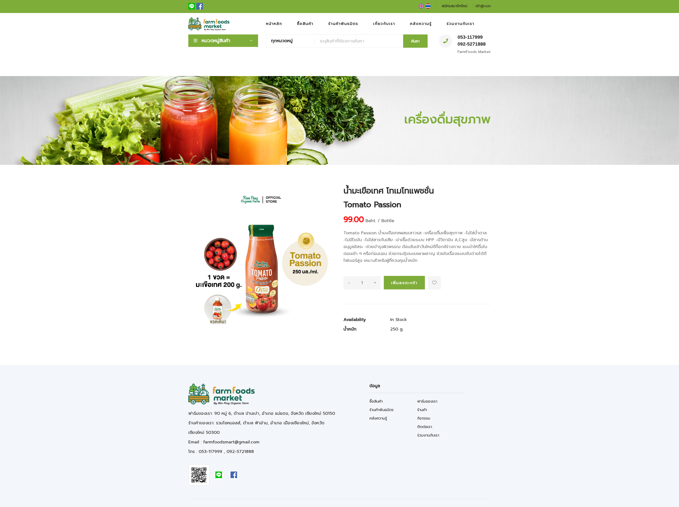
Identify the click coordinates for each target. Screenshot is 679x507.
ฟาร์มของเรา (427, 401)
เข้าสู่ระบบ (483, 6)
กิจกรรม (423, 418)
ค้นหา (415, 41)
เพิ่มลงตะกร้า (404, 283)
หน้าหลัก (274, 24)
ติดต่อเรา (424, 427)
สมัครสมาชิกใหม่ (454, 6)
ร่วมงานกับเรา (461, 24)
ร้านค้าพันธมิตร (343, 24)
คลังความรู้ (421, 24)
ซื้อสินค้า (305, 24)
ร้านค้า (422, 410)
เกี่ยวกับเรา (384, 24)
